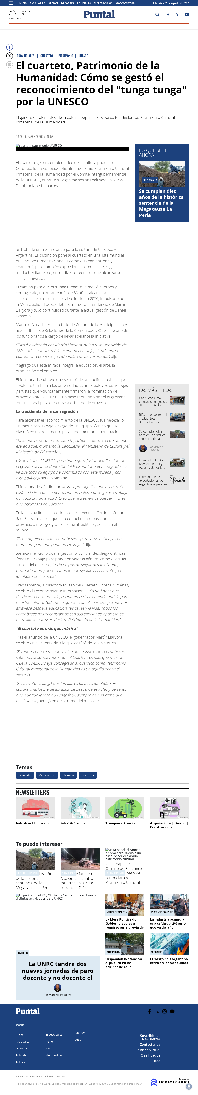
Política (20, 1062)
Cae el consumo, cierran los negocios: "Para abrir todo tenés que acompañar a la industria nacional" (153, 407)
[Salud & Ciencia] (80, 808)
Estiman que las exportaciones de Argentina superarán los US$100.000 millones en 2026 (153, 484)
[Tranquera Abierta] (124, 808)
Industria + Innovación (34, 823)
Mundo (80, 1032)
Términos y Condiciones (28, 1076)
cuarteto (25, 775)
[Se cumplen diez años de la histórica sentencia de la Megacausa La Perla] (35, 869)
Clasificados (150, 1055)
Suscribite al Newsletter (150, 1037)
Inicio (23, 3)
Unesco (68, 775)
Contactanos (150, 1044)
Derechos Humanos (27, 873)
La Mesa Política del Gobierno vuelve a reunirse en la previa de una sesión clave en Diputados (124, 927)
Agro (78, 1039)
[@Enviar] (9, 64)
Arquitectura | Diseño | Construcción (169, 825)
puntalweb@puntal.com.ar (128, 1083)
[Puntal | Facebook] (168, 15)
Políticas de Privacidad (54, 1076)
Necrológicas (54, 1055)
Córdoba (87, 775)
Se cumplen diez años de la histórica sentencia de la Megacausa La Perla (161, 203)
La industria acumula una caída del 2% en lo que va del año (168, 923)
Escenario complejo (162, 912)
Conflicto (22, 953)
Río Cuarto (37, 3)
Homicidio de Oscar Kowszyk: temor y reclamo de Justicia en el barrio (152, 465)
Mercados (156, 952)
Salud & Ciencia (73, 823)
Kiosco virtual (125, 3)
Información (113, 952)
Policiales (84, 3)
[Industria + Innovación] (35, 808)
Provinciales (68, 873)
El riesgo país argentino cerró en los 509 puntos (169, 961)
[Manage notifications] (189, 1086)
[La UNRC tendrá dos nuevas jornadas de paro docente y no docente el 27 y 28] (58, 925)
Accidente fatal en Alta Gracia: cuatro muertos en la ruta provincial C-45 (77, 880)
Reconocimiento (115, 873)
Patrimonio (47, 775)
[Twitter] (9, 55)
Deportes (67, 3)
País (48, 1048)
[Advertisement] (98, 216)
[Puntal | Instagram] (164, 1011)
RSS (157, 1060)
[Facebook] (9, 47)
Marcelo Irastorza (156, 448)
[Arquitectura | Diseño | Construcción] (169, 808)
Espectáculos (103, 3)
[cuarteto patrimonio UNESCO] (72, 147)
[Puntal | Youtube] (187, 15)
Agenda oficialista (116, 912)
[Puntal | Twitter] (177, 15)
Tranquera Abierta (120, 823)
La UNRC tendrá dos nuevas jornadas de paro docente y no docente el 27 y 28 (58, 974)
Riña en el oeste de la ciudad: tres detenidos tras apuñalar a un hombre (153, 422)
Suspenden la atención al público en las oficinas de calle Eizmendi (123, 965)
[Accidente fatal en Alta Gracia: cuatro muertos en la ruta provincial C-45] (80, 869)
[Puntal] (28, 1014)
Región (53, 3)
